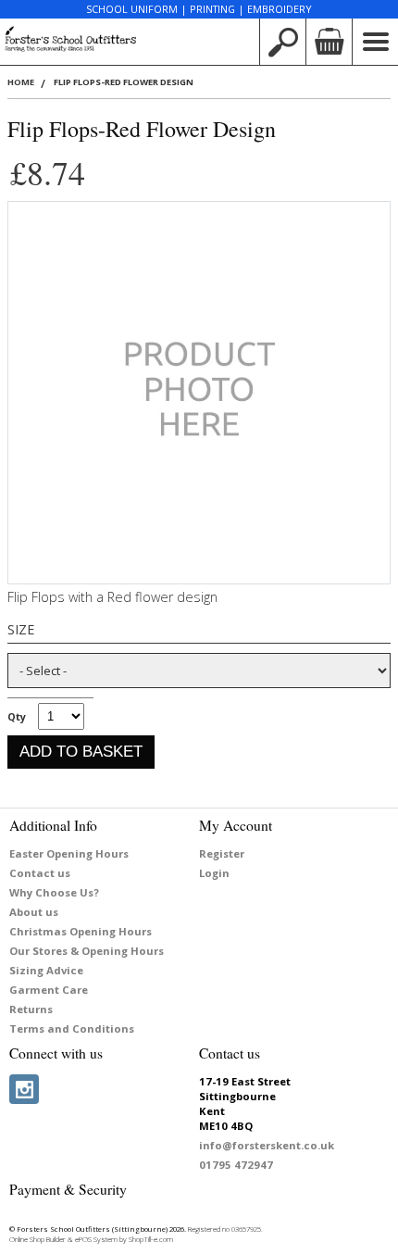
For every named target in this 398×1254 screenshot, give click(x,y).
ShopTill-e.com (151, 1239)
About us (33, 912)
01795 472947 (236, 1165)
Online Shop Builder (37, 1239)
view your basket (328, 42)
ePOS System (96, 1239)
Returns (31, 1009)
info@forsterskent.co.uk (266, 1145)
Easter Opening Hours (69, 853)
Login (214, 873)
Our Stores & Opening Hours (86, 951)
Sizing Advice (46, 970)
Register (221, 853)
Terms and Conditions (71, 1028)
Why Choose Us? (54, 892)
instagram (24, 1089)
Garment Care (48, 990)
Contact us (39, 873)
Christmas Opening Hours (80, 931)
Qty (16, 716)
